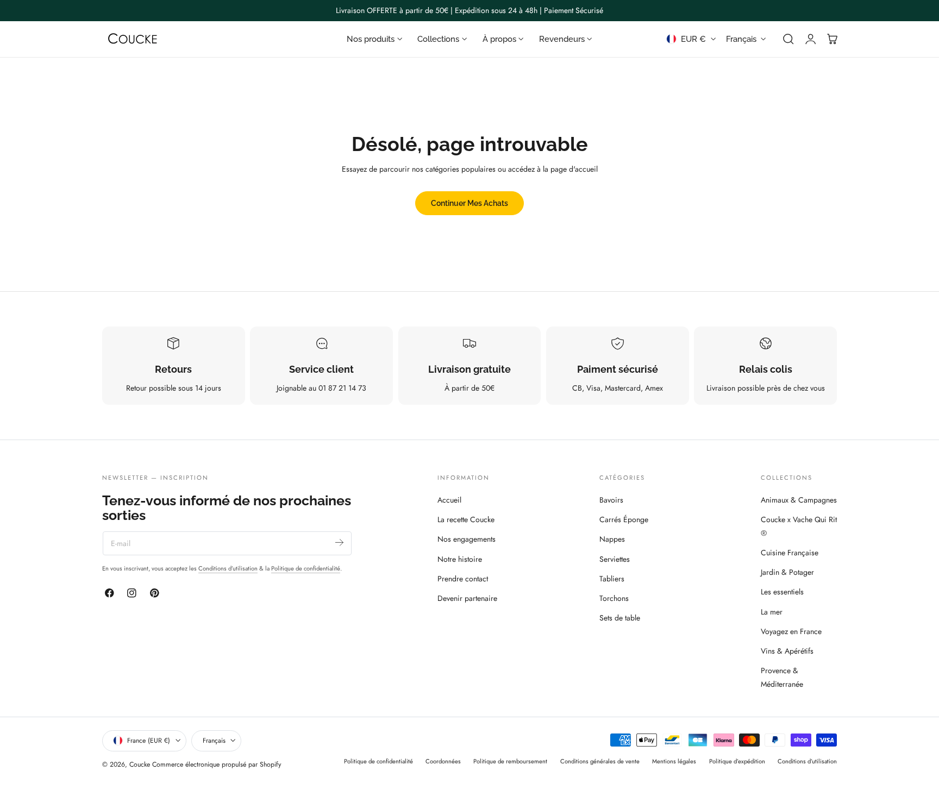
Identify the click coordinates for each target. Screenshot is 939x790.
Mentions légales (674, 761)
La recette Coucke (465, 519)
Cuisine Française (789, 552)
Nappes (612, 539)
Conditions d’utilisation (228, 568)
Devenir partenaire (467, 598)
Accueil (449, 499)
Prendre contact (462, 578)
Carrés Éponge (623, 519)
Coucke (139, 764)
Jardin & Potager (787, 572)
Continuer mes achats (469, 203)
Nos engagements (466, 539)
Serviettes (614, 559)
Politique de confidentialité (305, 568)
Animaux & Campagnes (799, 499)
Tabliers (611, 578)
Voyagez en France (791, 631)
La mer (771, 611)
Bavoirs (611, 499)
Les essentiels (782, 592)
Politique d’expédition (737, 761)
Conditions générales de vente (600, 761)
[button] (788, 39)
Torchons (614, 598)
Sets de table (619, 618)
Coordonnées (443, 761)
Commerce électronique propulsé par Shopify (216, 764)
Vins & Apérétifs (787, 650)
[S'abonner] (339, 542)
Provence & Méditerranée (782, 678)
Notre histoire (459, 559)
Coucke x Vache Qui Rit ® (799, 526)
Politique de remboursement (510, 761)
